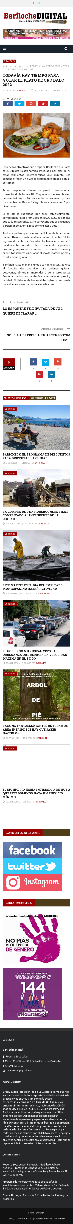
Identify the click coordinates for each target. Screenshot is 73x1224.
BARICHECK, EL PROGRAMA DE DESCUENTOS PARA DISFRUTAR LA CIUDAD (36, 456)
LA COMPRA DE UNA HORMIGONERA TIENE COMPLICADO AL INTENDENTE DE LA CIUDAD (35, 515)
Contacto (40, 1213)
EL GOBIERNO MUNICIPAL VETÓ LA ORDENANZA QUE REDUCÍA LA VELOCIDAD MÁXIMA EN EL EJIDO (35, 654)
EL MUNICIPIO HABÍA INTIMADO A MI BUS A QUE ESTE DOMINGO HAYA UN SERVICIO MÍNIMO (36, 793)
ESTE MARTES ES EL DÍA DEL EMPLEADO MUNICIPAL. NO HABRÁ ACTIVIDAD (33, 587)
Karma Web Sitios (59, 1218)
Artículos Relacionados (16, 397)
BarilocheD (21, 90)
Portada (31, 1213)
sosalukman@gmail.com (19, 1071)
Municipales (9, 61)
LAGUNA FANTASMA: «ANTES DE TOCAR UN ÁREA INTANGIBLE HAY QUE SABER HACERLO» (36, 729)
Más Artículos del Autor (42, 397)
